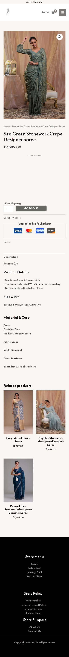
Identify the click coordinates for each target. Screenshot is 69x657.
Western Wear (35, 576)
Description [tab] (11, 257)
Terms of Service (33, 609)
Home (7, 126)
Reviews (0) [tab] (11, 264)
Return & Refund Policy (33, 605)
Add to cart (31, 208)
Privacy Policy (33, 601)
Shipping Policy (33, 613)
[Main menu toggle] (62, 12)
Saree (15, 126)
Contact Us (34, 631)
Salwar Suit (34, 568)
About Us (34, 627)
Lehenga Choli (34, 572)
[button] (59, 37)
